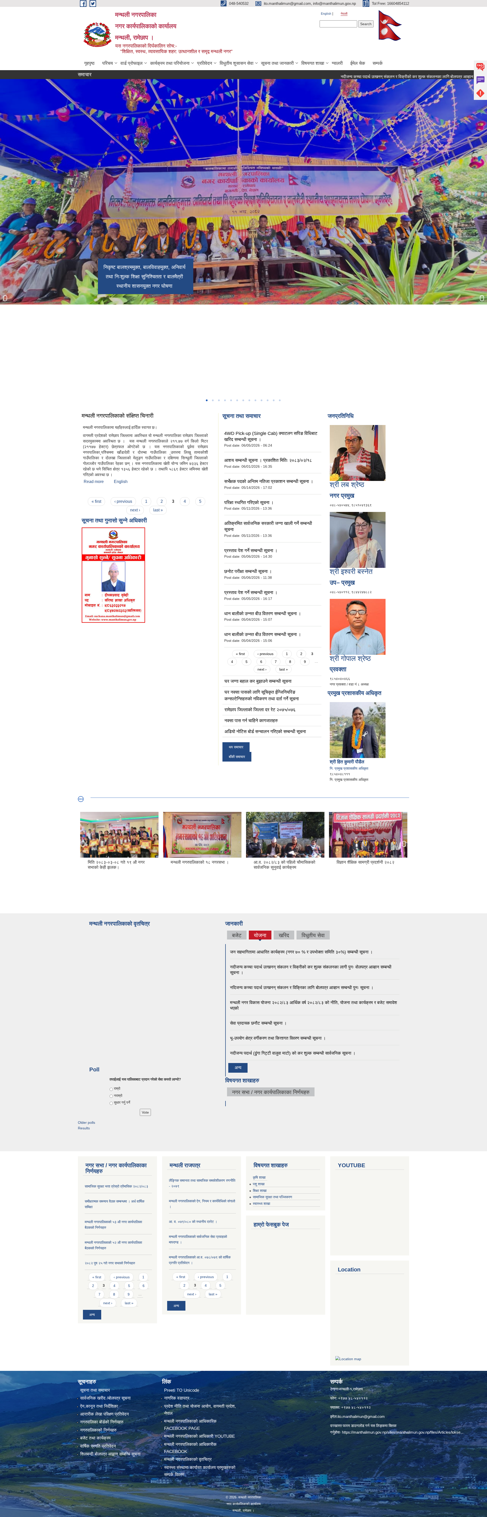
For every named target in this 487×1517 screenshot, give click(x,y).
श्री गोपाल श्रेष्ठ (350, 658)
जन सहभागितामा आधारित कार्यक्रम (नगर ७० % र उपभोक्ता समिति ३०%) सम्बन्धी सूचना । (301, 952)
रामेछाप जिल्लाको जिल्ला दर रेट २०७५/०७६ (259, 709)
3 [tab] (219, 400)
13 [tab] (279, 400)
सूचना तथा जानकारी (277, 63)
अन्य (238, 1067)
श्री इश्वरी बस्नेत (351, 571)
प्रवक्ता (338, 669)
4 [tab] (225, 400)
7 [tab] (243, 400)
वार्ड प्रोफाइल (131, 63)
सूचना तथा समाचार (95, 1390)
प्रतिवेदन (204, 63)
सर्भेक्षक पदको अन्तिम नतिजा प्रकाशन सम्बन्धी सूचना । (268, 481)
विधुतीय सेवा (313, 935)
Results (84, 1128)
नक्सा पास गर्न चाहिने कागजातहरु (251, 720)
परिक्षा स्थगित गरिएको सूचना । (249, 502)
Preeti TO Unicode (181, 1390)
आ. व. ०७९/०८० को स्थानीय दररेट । (193, 1222)
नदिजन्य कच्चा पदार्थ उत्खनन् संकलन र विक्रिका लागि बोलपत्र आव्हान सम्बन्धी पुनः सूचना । (301, 987)
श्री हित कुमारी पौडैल (347, 761)
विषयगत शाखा (312, 63)
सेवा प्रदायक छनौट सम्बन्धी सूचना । (258, 1023)
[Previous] (5, 298)
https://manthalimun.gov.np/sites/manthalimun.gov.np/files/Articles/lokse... (402, 1432)
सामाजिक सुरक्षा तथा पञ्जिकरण (272, 1197)
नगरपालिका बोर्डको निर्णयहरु (102, 1422)
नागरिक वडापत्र (176, 1398)
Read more (94, 481)
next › (135, 510)
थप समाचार (236, 747)
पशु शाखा (259, 1184)
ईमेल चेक (357, 63)
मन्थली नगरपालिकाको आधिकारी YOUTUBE (199, 1436)
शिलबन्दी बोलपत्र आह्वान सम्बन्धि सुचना (110, 1454)
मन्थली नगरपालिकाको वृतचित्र (188, 1459)
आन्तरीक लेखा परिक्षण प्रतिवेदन (104, 1414)
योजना (260, 935)
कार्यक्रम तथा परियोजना (169, 63)
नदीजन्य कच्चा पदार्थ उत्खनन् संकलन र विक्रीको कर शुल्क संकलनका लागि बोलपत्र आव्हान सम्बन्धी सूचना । (369, 76)
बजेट (236, 935)
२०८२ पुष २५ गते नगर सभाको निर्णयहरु (110, 1263)
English (326, 14)
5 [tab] (231, 400)
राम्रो (117, 1088)
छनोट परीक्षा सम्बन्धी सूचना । (248, 571)
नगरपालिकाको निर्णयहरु (98, 1430)
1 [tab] (206, 400)
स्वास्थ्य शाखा (261, 1204)
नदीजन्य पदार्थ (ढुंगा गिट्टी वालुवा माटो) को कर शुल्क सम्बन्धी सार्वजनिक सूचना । (292, 1053)
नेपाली (344, 14)
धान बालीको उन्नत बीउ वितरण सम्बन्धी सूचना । (262, 613)
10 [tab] (261, 400)
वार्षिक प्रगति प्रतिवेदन (98, 1446)
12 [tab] (273, 400)
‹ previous (123, 501)
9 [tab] (255, 400)
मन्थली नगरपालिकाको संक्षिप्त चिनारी (118, 416)
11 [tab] (267, 400)
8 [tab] (249, 400)
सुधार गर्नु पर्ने (122, 1102)
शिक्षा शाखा (260, 1191)
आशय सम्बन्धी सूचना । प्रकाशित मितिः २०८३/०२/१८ (268, 460)
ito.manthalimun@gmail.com (361, 1416)
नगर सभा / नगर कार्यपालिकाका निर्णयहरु (270, 1092)
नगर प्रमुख (342, 495)
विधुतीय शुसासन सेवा (236, 63)
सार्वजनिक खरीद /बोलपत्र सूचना (105, 1398)
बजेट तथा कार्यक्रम (95, 1438)
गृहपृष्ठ (89, 63)
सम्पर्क (377, 63)
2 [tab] (213, 400)
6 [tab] (237, 400)
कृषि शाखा (259, 1177)
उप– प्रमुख (342, 582)
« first (96, 501)
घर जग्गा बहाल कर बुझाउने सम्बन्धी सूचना (257, 681)
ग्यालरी (337, 63)
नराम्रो (118, 1096)
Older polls (86, 1122)
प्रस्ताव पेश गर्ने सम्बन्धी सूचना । (250, 550)
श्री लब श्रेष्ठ (347, 485)
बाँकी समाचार (237, 757)
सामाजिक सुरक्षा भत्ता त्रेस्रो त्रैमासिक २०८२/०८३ (116, 1186)
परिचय (107, 63)
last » (158, 510)
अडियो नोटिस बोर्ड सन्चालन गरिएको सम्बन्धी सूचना (265, 731)
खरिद (284, 935)
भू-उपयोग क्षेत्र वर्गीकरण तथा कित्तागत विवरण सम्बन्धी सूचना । (278, 1038)
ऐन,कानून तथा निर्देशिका (99, 1406)
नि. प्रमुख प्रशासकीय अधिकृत (349, 768)
